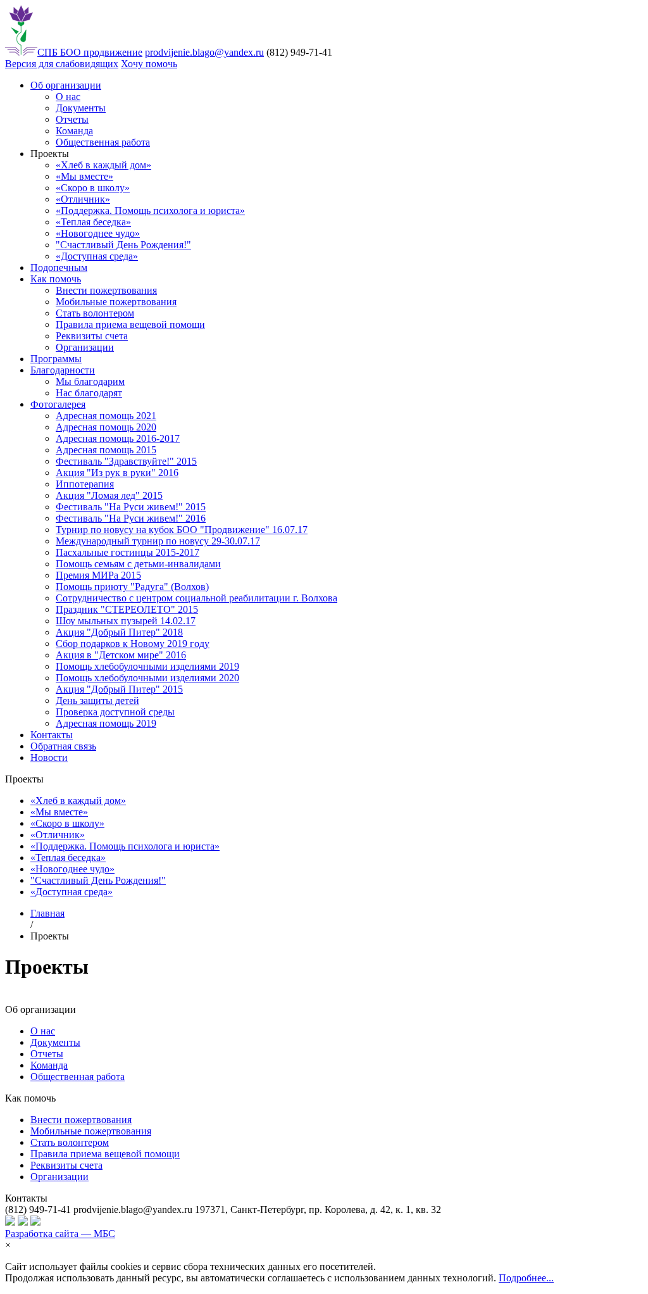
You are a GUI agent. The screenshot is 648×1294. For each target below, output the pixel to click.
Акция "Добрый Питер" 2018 (119, 632)
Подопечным (58, 267)
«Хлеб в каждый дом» (103, 165)
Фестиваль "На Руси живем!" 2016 (131, 518)
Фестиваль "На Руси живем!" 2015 (131, 506)
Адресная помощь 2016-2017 (118, 438)
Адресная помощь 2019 (106, 723)
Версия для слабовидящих (61, 63)
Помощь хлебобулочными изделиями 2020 (147, 677)
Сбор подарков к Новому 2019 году (132, 643)
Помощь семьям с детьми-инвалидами (138, 563)
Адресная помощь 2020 (106, 427)
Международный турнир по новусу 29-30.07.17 (158, 541)
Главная (47, 913)
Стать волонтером (95, 313)
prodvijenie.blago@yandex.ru (204, 52)
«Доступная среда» (97, 256)
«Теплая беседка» (93, 222)
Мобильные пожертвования (116, 301)
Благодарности (62, 370)
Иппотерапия (85, 484)
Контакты (51, 734)
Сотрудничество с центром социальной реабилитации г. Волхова (196, 598)
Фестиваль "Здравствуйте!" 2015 (126, 461)
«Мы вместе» (84, 176)
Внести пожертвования (106, 290)
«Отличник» (83, 199)
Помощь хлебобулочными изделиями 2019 (147, 666)
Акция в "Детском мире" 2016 (121, 655)
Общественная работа (103, 142)
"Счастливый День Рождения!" (123, 244)
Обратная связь (63, 746)
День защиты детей (97, 700)
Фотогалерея (57, 404)
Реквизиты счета (92, 335)
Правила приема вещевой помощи (130, 324)
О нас (68, 96)
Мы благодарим (90, 381)
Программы (56, 358)
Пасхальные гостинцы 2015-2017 (127, 552)
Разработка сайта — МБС (60, 1233)
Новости (49, 757)
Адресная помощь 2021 (106, 415)
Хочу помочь (149, 63)
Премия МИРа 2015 (98, 575)
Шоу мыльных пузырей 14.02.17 (126, 620)
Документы (81, 108)
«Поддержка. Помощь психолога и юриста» (150, 210)
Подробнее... (526, 1277)
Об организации (65, 85)
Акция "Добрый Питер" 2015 (119, 689)
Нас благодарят (89, 392)
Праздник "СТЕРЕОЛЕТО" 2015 (127, 609)
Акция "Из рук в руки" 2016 (117, 472)
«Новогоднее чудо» (98, 233)
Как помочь (55, 278)
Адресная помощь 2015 (106, 449)
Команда (74, 130)
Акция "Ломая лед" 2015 (109, 495)
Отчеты (72, 119)
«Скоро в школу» (93, 187)
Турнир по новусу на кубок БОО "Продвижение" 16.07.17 (182, 529)
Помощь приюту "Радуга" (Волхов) (132, 586)
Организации (85, 347)
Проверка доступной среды (115, 712)
